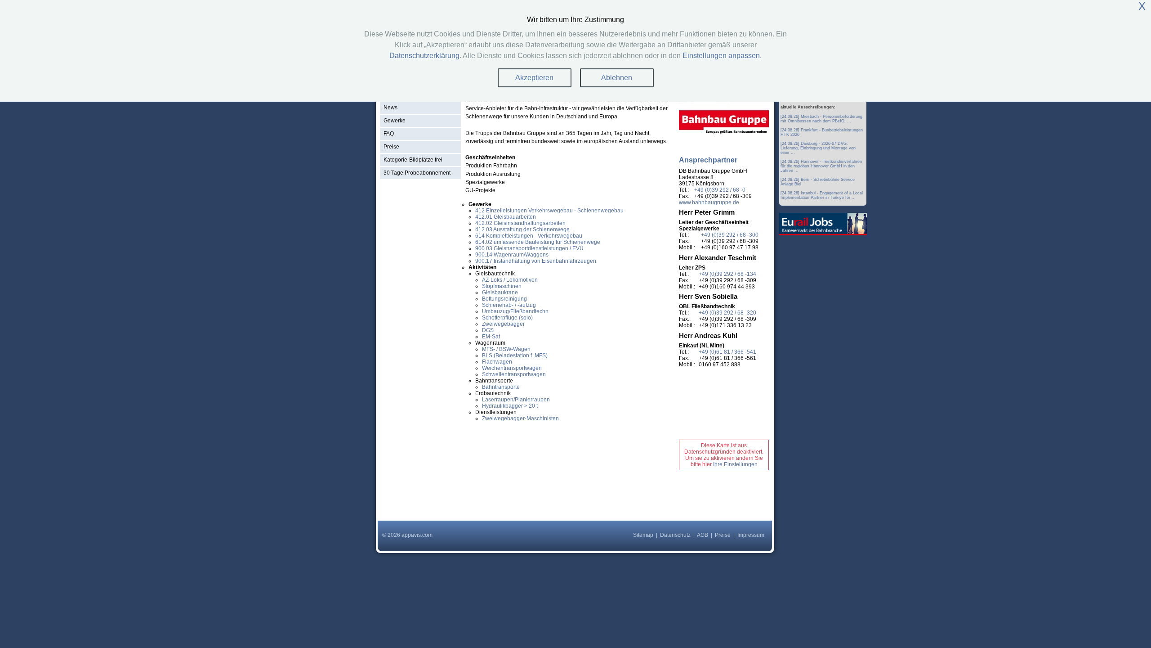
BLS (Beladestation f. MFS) (515, 355)
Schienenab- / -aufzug (509, 305)
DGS (488, 330)
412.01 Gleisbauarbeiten (505, 217)
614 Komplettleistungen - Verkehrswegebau (528, 236)
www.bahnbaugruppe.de (709, 202)
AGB (702, 535)
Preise (391, 147)
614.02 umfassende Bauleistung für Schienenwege (537, 242)
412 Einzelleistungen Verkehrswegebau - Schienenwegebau (549, 210)
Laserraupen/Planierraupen (516, 399)
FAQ (389, 133)
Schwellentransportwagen (514, 374)
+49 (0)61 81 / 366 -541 (727, 352)
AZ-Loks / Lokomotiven (510, 280)
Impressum (750, 535)
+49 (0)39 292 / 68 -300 (729, 235)
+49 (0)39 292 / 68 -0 (719, 190)
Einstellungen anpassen (721, 55)
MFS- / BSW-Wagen (506, 349)
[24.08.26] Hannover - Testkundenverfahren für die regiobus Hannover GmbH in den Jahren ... (821, 166)
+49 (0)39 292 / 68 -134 (727, 274)
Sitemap (643, 535)
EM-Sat (491, 336)
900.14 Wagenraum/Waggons (512, 255)
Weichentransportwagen (512, 368)
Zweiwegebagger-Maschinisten (520, 418)
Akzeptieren (534, 77)
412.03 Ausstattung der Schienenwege (522, 229)
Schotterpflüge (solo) (507, 318)
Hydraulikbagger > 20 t (510, 406)
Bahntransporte (501, 387)
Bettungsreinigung (504, 299)
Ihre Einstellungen (735, 464)
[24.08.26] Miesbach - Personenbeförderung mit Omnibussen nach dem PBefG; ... (821, 118)
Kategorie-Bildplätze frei (413, 160)
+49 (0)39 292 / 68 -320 (727, 313)
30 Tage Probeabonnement (417, 173)
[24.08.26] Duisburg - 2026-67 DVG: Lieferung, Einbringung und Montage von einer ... (818, 148)
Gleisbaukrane (500, 292)
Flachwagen (497, 362)
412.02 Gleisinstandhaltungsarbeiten (520, 223)
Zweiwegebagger (503, 324)
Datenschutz (675, 535)
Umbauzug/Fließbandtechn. (516, 311)
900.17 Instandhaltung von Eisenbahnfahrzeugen (535, 261)
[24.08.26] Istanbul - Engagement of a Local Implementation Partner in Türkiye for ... (822, 195)
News (390, 107)
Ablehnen (616, 77)
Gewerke (395, 120)
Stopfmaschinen (502, 286)
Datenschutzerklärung (424, 55)
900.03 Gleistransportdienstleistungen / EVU (529, 248)
